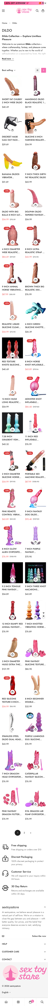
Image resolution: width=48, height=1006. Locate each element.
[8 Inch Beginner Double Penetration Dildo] (35, 685)
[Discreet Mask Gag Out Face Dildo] (12, 123)
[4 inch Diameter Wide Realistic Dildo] (12, 235)
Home (4, 23)
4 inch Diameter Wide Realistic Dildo (11, 251)
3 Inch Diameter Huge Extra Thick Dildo (12, 663)
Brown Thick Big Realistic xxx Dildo (34, 288)
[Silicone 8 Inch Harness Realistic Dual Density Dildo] (35, 123)
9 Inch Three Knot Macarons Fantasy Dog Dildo (35, 588)
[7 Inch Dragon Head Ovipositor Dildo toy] (12, 760)
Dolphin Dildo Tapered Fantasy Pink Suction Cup (35, 213)
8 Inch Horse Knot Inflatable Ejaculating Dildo (35, 363)
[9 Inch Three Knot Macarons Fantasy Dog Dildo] (35, 572)
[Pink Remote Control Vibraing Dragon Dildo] (12, 497)
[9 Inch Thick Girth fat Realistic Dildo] (35, 160)
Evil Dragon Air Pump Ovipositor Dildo (34, 813)
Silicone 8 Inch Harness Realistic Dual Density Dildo (35, 138)
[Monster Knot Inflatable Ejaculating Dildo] (35, 385)
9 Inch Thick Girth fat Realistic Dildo (35, 176)
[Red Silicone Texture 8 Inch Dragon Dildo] (12, 685)
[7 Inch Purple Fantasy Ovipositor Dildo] (35, 535)
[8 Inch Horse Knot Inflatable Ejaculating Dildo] (35, 347)
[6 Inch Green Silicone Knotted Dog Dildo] (35, 310)
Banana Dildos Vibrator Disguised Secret (11, 176)
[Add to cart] (12, 92)
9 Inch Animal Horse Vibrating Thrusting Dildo (11, 288)
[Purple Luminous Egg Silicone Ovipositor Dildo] (35, 722)
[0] (43, 11)
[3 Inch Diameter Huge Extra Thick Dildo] (12, 647)
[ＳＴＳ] (24, 10)
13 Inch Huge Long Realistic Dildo (10, 400)
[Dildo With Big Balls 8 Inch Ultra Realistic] (12, 198)
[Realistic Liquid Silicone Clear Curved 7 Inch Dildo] (12, 310)
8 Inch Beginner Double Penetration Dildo (34, 700)
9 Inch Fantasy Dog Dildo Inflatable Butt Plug (33, 513)
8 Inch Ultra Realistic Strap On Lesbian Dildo (35, 251)
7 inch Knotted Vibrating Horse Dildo (34, 625)
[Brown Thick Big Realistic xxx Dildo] (35, 273)
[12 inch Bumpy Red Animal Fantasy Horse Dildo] (12, 610)
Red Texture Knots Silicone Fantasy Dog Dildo (10, 363)
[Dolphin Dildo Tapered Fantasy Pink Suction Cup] (35, 198)
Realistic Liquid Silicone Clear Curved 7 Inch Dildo (10, 326)
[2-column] (43, 70)
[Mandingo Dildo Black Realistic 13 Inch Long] (35, 85)
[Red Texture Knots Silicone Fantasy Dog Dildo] (12, 347)
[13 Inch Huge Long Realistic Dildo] (12, 385)
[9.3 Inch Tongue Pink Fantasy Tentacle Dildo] (12, 572)
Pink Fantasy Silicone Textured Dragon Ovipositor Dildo (35, 663)
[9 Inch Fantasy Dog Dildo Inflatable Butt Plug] (35, 497)
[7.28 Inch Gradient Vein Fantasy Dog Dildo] (12, 422)
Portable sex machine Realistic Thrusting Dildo (35, 475)
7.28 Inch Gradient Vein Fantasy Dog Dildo (10, 438)
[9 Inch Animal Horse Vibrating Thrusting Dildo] (12, 273)
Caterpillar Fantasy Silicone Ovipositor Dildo (34, 775)
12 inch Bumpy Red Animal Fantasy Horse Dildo (12, 625)
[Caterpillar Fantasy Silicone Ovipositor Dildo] (35, 760)
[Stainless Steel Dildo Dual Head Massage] (12, 722)
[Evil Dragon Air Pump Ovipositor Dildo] (35, 797)
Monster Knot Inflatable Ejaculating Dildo (35, 400)
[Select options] (12, 130)
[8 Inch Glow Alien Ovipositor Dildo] (12, 535)
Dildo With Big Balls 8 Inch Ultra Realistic (12, 213)
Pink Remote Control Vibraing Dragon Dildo (12, 513)
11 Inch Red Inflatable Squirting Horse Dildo (34, 438)
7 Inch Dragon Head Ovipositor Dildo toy (11, 775)
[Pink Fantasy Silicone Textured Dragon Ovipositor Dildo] (35, 647)
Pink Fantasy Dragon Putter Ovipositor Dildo (11, 813)
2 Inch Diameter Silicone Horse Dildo (11, 475)
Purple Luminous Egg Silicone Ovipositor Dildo (34, 738)
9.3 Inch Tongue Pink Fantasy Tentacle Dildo (11, 588)
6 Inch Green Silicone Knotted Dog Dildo (35, 326)
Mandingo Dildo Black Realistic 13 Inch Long (35, 101)
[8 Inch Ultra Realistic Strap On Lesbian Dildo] (35, 235)
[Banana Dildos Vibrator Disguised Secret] (12, 160)
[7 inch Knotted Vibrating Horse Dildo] (35, 610)
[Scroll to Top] (43, 992)
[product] (6, 1002)
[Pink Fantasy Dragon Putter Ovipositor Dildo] (12, 797)
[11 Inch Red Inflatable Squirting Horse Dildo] (35, 422)
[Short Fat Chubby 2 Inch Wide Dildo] (12, 85)
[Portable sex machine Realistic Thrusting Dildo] (35, 460)
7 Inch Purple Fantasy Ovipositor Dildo (34, 550)
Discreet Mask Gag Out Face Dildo (10, 138)
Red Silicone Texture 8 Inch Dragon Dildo (10, 700)
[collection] (18, 1002)
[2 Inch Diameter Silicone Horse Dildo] (12, 460)
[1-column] (37, 70)
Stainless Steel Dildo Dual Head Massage (11, 738)
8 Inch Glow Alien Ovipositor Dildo (11, 550)
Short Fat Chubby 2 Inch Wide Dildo (12, 101)
